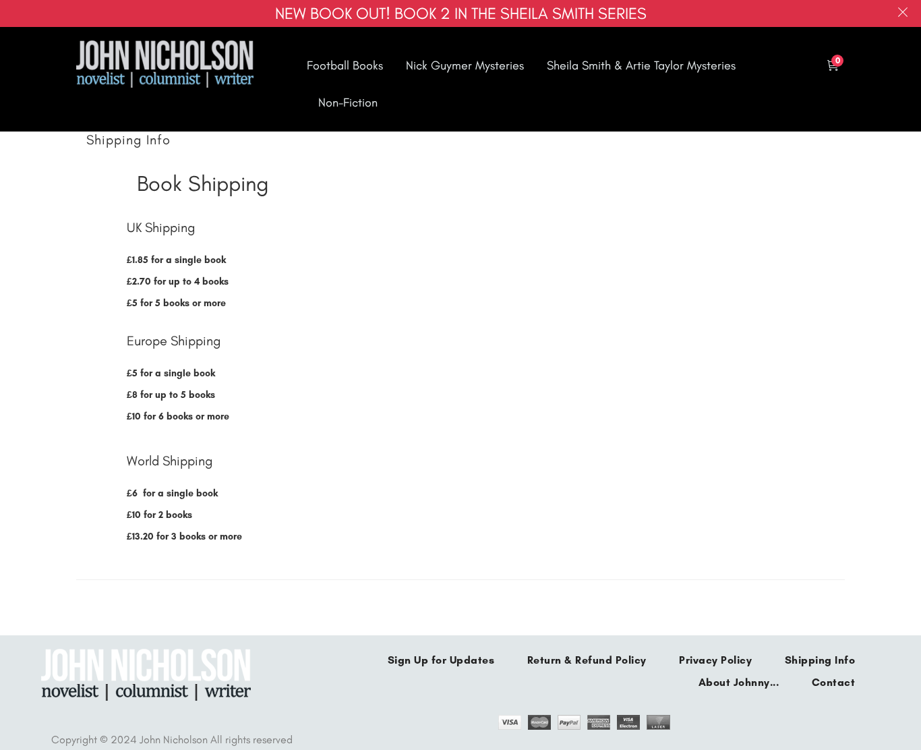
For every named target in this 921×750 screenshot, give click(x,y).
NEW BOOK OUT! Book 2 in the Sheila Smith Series (461, 13)
